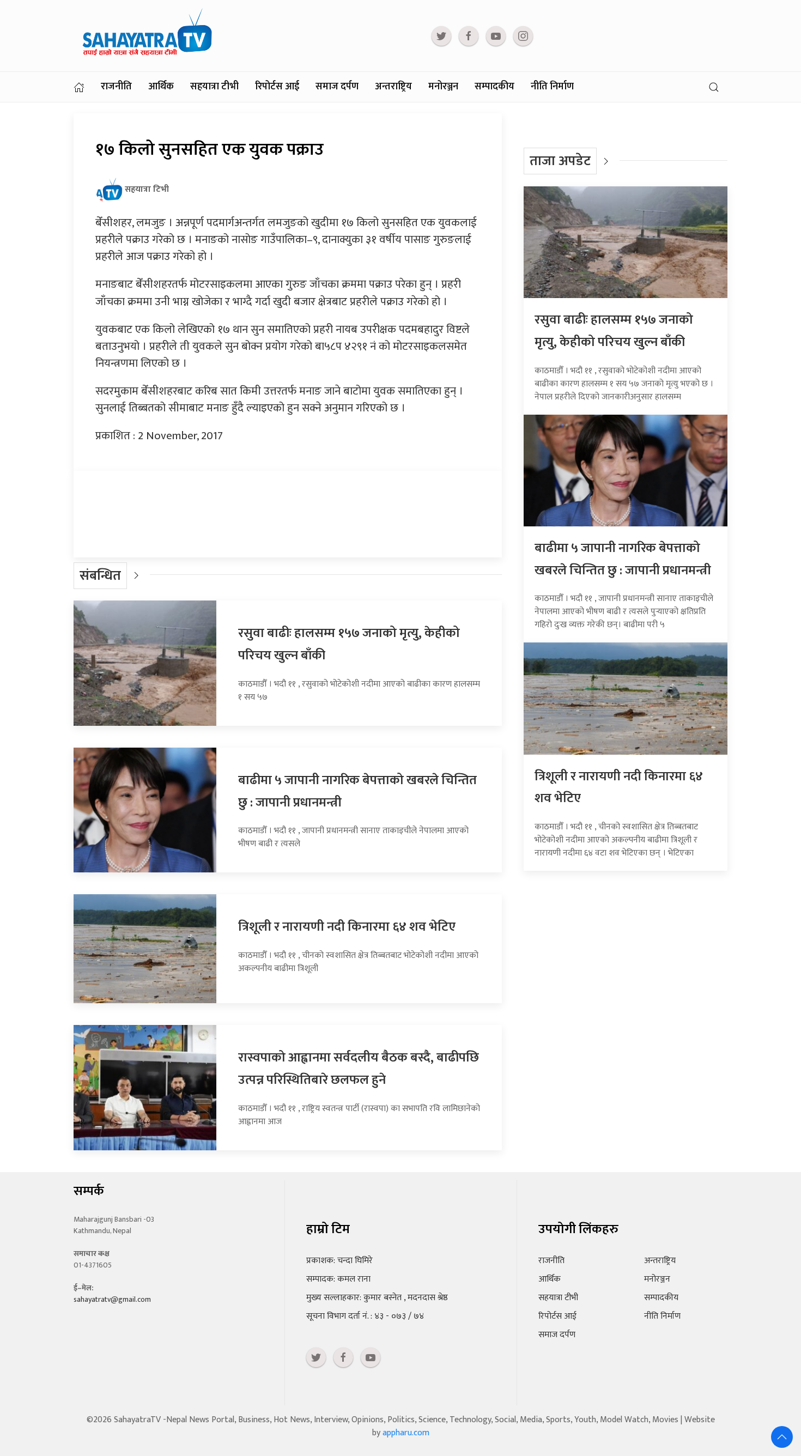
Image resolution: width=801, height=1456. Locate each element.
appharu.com (406, 1432)
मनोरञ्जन (443, 86)
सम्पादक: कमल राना (338, 1279)
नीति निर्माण (552, 86)
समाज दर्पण (337, 86)
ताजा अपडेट (560, 161)
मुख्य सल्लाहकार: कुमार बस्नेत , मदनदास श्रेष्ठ (377, 1297)
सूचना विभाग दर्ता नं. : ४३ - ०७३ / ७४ (365, 1316)
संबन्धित (100, 576)
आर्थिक (161, 86)
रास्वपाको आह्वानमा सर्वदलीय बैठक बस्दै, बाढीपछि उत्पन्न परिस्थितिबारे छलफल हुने (358, 1069)
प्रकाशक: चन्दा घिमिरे (339, 1260)
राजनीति (116, 86)
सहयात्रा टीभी (214, 86)
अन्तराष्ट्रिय (393, 86)
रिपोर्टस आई (277, 86)
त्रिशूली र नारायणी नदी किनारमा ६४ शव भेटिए (347, 927)
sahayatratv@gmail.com (112, 1299)
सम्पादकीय (494, 86)
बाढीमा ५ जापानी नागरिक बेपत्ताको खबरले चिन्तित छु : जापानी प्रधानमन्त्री (623, 559)
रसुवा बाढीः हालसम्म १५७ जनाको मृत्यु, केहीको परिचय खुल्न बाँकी (614, 331)
